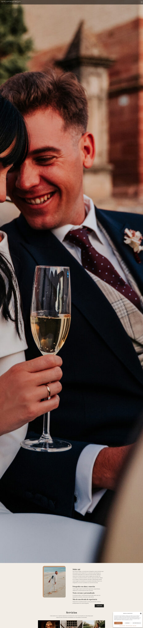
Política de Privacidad (129, 625)
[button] (140, 613)
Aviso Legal (134, 625)
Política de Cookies (122, 625)
